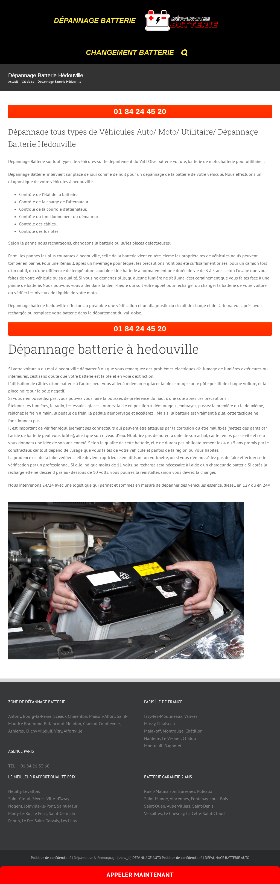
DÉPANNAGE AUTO (146, 857)
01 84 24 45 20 (140, 111)
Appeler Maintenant (140, 875)
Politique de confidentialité (51, 857)
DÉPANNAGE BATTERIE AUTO (227, 857)
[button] (184, 52)
